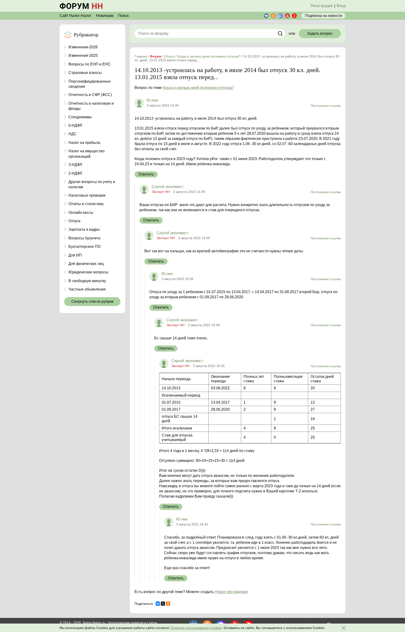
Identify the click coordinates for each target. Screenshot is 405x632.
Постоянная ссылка (326, 105)
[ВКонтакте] (158, 603)
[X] (163, 603)
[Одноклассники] (168, 603)
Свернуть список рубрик (92, 301)
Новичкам (104, 16)
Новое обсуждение (231, 592)
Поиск (123, 16)
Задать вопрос (320, 33)
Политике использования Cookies (196, 628)
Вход (341, 6)
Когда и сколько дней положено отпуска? (198, 88)
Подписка (323, 16)
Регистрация (322, 6)
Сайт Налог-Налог (75, 16)
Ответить (146, 174)
